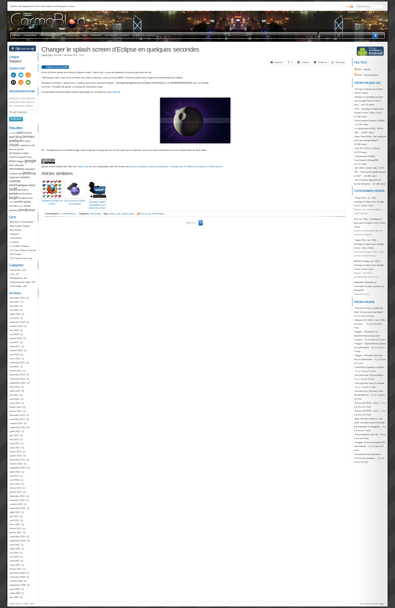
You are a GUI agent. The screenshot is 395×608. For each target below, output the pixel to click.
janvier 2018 (16, 338)
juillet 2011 (15, 512)
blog (19, 136)
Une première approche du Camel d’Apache (367, 182)
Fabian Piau (46, 55)
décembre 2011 (17, 496)
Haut (382, 604)
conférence (24, 145)
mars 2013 (15, 447)
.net (10, 133)
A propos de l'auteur (144, 35)
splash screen (128, 214)
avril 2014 (14, 399)
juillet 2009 (15, 593)
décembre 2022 (17, 298)
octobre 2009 (16, 581)
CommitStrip (16, 238)
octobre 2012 (16, 463)
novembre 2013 (17, 419)
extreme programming (20, 157)
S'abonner (16, 119)
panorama (23, 190)
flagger (20, 161)
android (28, 133)
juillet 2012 (15, 472)
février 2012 (15, 488)
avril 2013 (14, 443)
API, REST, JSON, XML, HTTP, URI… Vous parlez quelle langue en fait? (370, 172)
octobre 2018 (16, 326)
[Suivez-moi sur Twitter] (20, 75)
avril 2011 (14, 520)
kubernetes (14, 177)
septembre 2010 (18, 540)
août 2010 (15, 544)
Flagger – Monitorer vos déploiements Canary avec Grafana (367, 335)
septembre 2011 (18, 508)
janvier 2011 (16, 532)
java (27, 172)
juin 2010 (14, 552)
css (33, 145)
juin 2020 (14, 306)
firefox (13, 161)
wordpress (26, 210)
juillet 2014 (15, 391)
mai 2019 (14, 318)
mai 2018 (14, 334)
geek (118, 214)
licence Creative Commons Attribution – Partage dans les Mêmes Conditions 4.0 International (176, 166)
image (63, 77)
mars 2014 (15, 403)
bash (12, 136)
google (30, 161)
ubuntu (27, 206)
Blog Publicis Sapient (20, 226)
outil (13, 188)
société (18, 201)
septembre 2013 (18, 427)
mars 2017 (15, 346)
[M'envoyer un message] (28, 83)
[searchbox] (369, 6)
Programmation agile (51, 35)
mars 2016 (15, 358)
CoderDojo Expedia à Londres (369, 367)
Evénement (96, 35)
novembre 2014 (17, 379)
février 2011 (15, 528)
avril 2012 (14, 480)
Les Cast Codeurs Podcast (23, 250)
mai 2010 (14, 556)
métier (32, 185)
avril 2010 (14, 560)
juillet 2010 (15, 548)
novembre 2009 (17, 577)
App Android (111, 35)
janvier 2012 (16, 492)
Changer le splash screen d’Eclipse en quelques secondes (120, 49)
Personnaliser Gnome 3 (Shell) (370, 120)
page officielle (113, 92)
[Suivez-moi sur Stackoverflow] (28, 75)
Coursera (14, 242)
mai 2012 (14, 476)
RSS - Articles (364, 69)
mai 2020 (14, 310)
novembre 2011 (17, 500)
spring (27, 201)
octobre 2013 (16, 423)
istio (20, 173)
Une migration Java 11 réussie (369, 383)
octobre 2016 (16, 350)
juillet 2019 (15, 314)
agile (14, 133)
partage (13, 193)
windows (13, 210)
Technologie (72, 35)
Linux (84, 35)
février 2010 (15, 569)
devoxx (12, 149)
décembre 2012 (17, 459)
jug (33, 173)
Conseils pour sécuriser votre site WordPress (368, 393)
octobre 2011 (16, 504)
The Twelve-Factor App (21, 258)
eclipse (112, 214)
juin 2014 (14, 395)
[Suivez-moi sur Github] (13, 83)
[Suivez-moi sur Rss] (20, 83)
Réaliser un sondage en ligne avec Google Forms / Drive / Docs (368, 101)
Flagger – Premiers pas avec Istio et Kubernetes (368, 357)
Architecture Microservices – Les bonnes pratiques (368, 456)
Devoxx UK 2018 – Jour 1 (367, 411)
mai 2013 (14, 439)
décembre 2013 (17, 415)
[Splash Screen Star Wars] (195, 145)
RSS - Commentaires (367, 75)
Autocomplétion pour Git (366, 434)
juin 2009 (14, 597)
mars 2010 (15, 565)
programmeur (26, 198)
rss (348, 6)
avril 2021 (14, 302)
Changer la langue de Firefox (369, 89)
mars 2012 (15, 484)
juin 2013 (14, 435)
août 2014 (15, 387)
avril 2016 (14, 354)
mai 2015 (14, 366)
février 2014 (15, 407)
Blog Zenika (15, 230)
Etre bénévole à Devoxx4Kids (369, 375)
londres (25, 177)
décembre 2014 (17, 374)
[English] (381, 35)
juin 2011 (14, 516)
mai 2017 (14, 342)
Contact (125, 35)
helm (11, 165)
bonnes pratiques (21, 139)
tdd (19, 206)
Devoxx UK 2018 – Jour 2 (367, 403)
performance (25, 193)
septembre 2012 (18, 467)
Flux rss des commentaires (152, 214)
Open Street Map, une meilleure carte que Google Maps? (370, 138)
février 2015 (15, 370)
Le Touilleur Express (19, 246)
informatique (16, 168)
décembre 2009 (17, 573)
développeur (15, 153)
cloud (13, 145)
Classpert (14, 234)
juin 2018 (14, 330)
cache (27, 141)
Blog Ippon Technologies (22, 222)
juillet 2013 (15, 431)
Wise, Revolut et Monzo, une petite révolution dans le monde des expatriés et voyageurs (369, 422)
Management (30, 35)
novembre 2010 (17, 536)
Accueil (16, 35)
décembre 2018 (17, 322)
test (22, 206)
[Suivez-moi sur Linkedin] (13, 75)
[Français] (375, 35)
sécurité (13, 206)
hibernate (19, 165)
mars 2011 (15, 524)
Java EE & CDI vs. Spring (367, 148)
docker (20, 149)
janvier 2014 (16, 411)
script (11, 202)
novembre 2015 (17, 362)
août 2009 (15, 589)
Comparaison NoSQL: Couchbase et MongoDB (366, 158)
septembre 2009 (18, 585)
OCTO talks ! (16, 254)
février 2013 (15, 451)
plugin (14, 198)
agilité (20, 132)
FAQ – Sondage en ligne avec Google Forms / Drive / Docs (369, 111)
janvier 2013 (16, 455)
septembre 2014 (18, 383)
